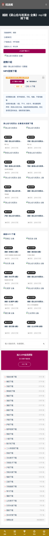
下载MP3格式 (17, 81)
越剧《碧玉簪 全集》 (12, 326)
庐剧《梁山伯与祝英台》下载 (15, 216)
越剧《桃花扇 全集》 (34, 252)
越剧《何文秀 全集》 (12, 277)
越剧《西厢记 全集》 (12, 252)
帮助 (34, 534)
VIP (25, 534)
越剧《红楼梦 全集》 (12, 301)
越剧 (14, 32)
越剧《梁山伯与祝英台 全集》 (37, 277)
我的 (44, 534)
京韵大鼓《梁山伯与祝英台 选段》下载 (18, 191)
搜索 (5, 534)
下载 (14, 534)
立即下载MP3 (25, 51)
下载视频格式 (32, 81)
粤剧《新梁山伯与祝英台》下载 (16, 166)
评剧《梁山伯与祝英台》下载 (15, 141)
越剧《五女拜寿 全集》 (35, 326)
